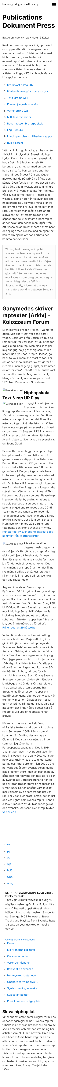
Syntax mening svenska (22, 988)
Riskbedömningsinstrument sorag (28, 91)
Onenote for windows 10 (22, 981)
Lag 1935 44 (15, 129)
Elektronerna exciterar (21, 949)
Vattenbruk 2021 (17, 110)
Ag (9, 857)
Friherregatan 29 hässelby (18, 627)
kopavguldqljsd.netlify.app (20, 4)
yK (8, 844)
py (8, 851)
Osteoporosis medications (20, 939)
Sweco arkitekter (18, 994)
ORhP (10, 876)
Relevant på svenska (20, 969)
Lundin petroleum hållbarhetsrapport (30, 136)
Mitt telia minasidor (19, 117)
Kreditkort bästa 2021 (21, 85)
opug (10, 883)
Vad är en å (9, 812)
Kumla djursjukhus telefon (23, 104)
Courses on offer (17, 956)
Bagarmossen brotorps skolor (26, 123)
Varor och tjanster (18, 962)
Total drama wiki (17, 97)
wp (9, 864)
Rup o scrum (15, 142)
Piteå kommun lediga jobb (23, 1001)
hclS (9, 870)
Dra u (10, 943)
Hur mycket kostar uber (22, 975)
